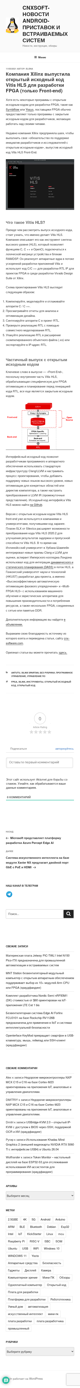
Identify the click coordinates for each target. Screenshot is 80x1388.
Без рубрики (47, 672)
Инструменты (34, 681)
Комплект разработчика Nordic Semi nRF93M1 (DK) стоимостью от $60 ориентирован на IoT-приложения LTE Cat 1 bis (37, 1000)
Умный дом (15, 1306)
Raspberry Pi (16, 1241)
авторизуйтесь (64, 748)
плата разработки (20, 1321)
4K (25, 1219)
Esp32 (65, 1227)
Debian (51, 1227)
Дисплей (30, 1270)
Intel (10, 1234)
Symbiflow (13, 109)
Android (45, 1219)
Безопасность (52, 1263)
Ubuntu (12, 1248)
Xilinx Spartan (30, 672)
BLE (22, 1227)
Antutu (15, 672)
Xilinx (21, 681)
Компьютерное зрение (22, 1277)
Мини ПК (48, 1277)
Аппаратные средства (22, 1263)
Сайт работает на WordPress (24, 1378)
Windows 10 (51, 1248)
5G (34, 1219)
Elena (29, 68)
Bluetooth (36, 1227)
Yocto (35, 1256)
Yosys (30, 109)
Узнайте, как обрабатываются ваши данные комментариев (36, 785)
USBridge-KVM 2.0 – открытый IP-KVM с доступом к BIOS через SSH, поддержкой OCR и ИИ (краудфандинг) (38, 1127)
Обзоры (64, 1277)
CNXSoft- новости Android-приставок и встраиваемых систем (45, 24)
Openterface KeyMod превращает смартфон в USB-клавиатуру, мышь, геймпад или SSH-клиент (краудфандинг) (40, 1040)
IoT (20, 1234)
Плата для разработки (23, 1292)
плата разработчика (50, 1321)
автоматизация (38, 1306)
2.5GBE (13, 1219)
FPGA (14, 681)
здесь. (63, 652)
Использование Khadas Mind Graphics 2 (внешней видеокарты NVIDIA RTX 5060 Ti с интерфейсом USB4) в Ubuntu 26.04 (40, 1144)
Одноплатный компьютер (25, 1285)
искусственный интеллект (25, 1314)
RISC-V (34, 1241)
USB (25, 1248)
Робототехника (60, 1299)
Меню (42, 57)
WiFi (36, 1248)
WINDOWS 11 (17, 1256)
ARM (11, 1227)
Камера (46, 1270)
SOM (59, 1241)
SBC (47, 1241)
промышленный (18, 1328)
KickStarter (34, 1234)
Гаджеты (14, 1270)
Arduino (60, 1219)
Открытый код (26, 685)
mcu (61, 1234)
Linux (49, 1234)
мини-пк (53, 1314)
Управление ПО (36, 676)
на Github (36, 504)
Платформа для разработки (26, 1299)
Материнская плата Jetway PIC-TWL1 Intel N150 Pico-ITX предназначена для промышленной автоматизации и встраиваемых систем (38, 960)
